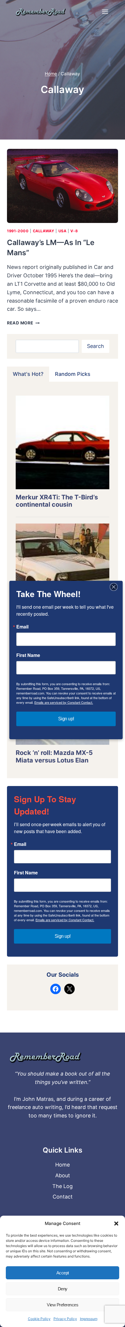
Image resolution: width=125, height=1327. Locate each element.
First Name (26, 872)
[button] (116, 1223)
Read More (23, 322)
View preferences (62, 1304)
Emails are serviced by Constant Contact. (64, 919)
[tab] (28, 374)
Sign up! (63, 936)
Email (20, 844)
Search (95, 346)
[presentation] (62, 186)
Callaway (43, 231)
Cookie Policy (39, 1319)
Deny (62, 1288)
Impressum (88, 1319)
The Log (62, 1186)
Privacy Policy (65, 1319)
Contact (63, 1197)
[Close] (113, 587)
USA (62, 231)
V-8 (74, 231)
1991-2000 (18, 231)
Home (62, 1165)
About (62, 1175)
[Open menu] (105, 11)
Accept (62, 1272)
